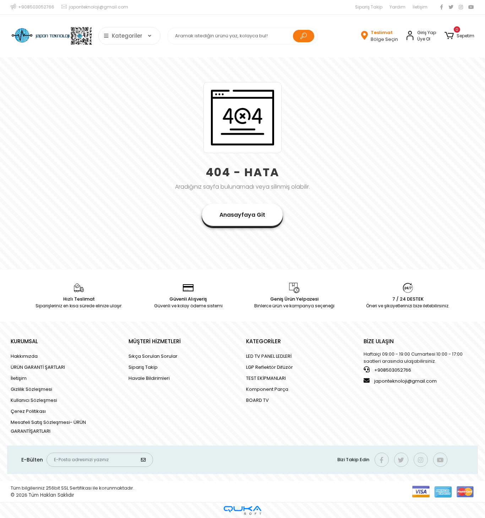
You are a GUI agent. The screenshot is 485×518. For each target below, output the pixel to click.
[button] (459, 36)
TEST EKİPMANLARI (266, 378)
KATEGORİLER (263, 341)
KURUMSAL (24, 341)
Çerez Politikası (28, 411)
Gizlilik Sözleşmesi (31, 389)
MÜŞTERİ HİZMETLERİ (155, 341)
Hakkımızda (24, 356)
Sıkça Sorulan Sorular (153, 356)
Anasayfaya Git (242, 215)
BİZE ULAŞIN (379, 341)
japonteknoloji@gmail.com (405, 381)
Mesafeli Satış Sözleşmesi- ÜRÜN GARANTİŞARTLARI (48, 427)
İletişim (420, 7)
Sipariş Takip (368, 7)
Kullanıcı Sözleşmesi (34, 400)
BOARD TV (257, 400)
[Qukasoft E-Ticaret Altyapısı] (242, 510)
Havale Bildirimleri (149, 378)
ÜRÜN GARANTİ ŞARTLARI (38, 367)
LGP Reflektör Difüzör (269, 367)
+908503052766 (392, 370)
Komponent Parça (267, 389)
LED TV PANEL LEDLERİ (268, 356)
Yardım (397, 7)
